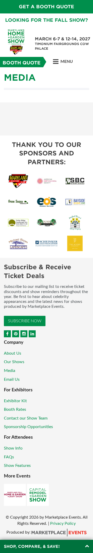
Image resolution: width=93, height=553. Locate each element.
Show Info (13, 448)
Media (9, 371)
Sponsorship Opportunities (28, 427)
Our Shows (14, 362)
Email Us (12, 379)
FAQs (9, 457)
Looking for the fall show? (46, 20)
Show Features (17, 466)
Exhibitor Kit (15, 401)
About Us (12, 353)
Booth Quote (22, 62)
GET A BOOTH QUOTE (46, 6)
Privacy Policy (63, 523)
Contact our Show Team (26, 418)
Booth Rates (15, 409)
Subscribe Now (24, 321)
